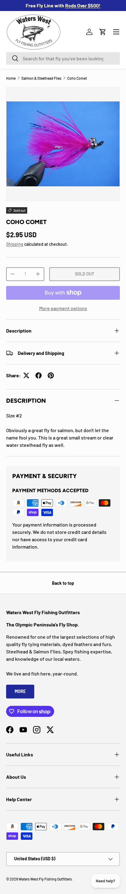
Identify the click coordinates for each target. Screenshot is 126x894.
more (20, 691)
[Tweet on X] (26, 375)
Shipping (14, 244)
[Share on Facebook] (38, 375)
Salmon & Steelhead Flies (41, 78)
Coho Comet (77, 78)
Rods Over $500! (83, 5)
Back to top (63, 583)
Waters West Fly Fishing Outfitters (45, 879)
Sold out (84, 273)
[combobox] (63, 58)
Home (11, 78)
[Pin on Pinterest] (51, 375)
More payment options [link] (63, 308)
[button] (102, 32)
